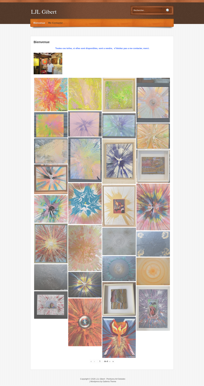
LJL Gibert (44, 11)
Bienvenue (39, 23)
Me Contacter (55, 23)
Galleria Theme (109, 381)
